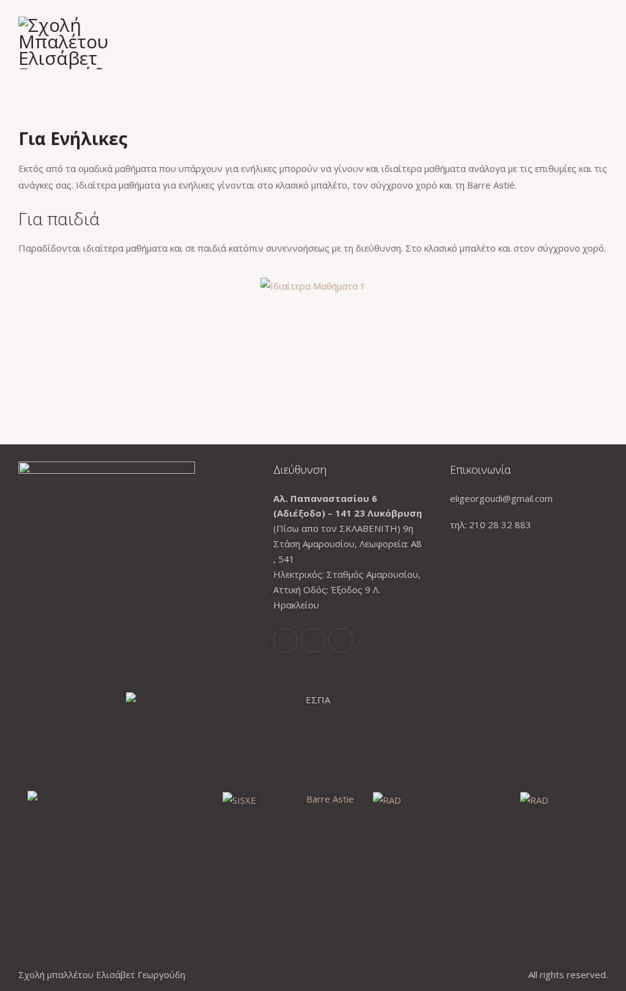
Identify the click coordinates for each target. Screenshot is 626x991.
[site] (604, 42)
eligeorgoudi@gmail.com (501, 498)
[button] (30, 286)
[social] (285, 640)
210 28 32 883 (500, 524)
